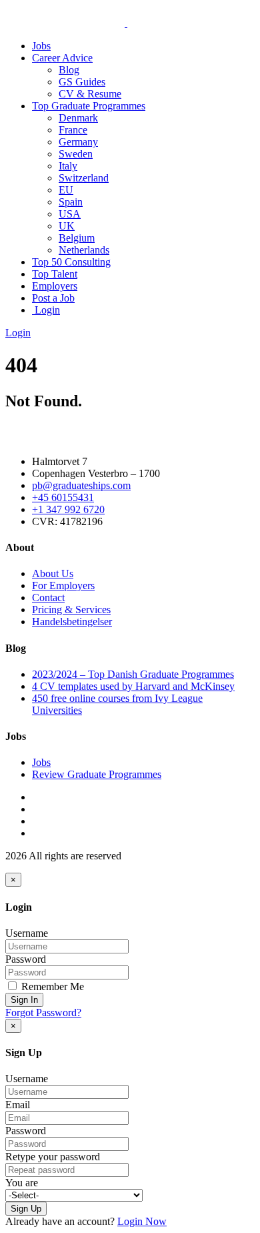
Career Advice (62, 57)
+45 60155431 (63, 497)
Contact (48, 597)
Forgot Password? (43, 1012)
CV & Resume (90, 93)
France (73, 129)
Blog (69, 69)
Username (26, 933)
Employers (54, 286)
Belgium (77, 238)
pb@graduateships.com (81, 485)
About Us (52, 573)
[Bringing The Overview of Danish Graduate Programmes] (126, 23)
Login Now (142, 1221)
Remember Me (51, 986)
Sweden (76, 153)
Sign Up (26, 1209)
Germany (78, 141)
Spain (71, 202)
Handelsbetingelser (72, 621)
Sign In (24, 1000)
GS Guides (82, 81)
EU (66, 189)
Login (46, 310)
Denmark (78, 117)
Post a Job (53, 298)
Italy (68, 165)
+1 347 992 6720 (68, 509)
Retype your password (52, 1156)
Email (17, 1104)
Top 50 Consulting (71, 262)
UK (67, 226)
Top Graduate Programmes (88, 105)
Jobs (41, 45)
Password (25, 959)
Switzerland (84, 177)
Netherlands (84, 250)
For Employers (63, 585)
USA (70, 214)
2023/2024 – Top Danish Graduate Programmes (133, 674)
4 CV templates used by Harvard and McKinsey (133, 686)
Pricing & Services (71, 609)
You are (21, 1182)
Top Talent (54, 274)
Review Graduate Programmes (96, 774)
